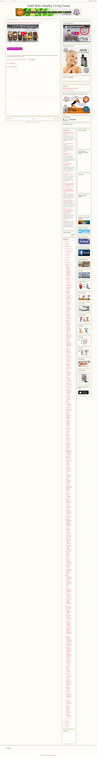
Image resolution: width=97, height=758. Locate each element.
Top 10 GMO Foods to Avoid (68, 507)
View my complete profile (68, 90)
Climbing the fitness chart (68, 221)
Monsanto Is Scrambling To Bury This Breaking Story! (68, 184)
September (68, 251)
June (67, 257)
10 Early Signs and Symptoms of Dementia (68, 284)
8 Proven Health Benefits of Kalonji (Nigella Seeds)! (68, 416)
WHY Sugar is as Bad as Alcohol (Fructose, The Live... (68, 662)
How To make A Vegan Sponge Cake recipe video (68, 297)
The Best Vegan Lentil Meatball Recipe (68, 612)
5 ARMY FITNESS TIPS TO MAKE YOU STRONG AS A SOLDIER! (68, 639)
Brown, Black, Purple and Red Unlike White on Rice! (68, 337)
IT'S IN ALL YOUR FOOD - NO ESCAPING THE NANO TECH (68, 344)
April (67, 260)
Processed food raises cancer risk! (68, 356)
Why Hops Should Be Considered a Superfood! (68, 405)
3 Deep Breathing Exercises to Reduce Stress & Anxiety (68, 482)
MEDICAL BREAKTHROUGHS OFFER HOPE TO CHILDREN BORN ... (68, 523)
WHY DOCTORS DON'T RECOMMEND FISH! (68, 590)
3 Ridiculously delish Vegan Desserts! (68, 644)
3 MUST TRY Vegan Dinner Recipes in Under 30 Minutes (68, 323)
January (67, 718)
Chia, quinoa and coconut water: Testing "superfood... (68, 541)
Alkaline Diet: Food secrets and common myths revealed (68, 676)
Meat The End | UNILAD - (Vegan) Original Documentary (68, 601)
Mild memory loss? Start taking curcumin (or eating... (68, 683)
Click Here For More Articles (15, 48)
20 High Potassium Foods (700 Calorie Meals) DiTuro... (68, 309)
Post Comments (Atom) (35, 122)
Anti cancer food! (67, 691)
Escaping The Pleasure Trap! (68, 566)
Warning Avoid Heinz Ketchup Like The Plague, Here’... (68, 554)
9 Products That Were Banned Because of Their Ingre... (68, 330)
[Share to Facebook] (33, 59)
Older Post (56, 118)
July (67, 255)
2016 (66, 722)
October (67, 250)
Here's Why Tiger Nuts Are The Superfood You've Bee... (68, 398)
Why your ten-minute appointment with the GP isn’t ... (68, 702)
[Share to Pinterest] (34, 59)
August (67, 253)
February (68, 264)
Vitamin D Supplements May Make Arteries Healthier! (68, 656)
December (68, 246)
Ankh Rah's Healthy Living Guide (48, 5)
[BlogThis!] (30, 59)
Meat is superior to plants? (68, 435)
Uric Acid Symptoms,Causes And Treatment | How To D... (68, 373)
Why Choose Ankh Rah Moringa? (68, 360)
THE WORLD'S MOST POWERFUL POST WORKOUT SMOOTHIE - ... (68, 631)
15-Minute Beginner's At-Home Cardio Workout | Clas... (68, 446)
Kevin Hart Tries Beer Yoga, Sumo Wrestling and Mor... (68, 392)
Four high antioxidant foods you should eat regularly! (68, 624)
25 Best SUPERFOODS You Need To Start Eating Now (68, 366)
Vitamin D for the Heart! (68, 517)
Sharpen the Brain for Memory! (68, 279)
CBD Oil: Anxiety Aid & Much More (67, 154)
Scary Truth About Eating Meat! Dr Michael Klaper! (68, 571)
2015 (66, 724)
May (67, 259)
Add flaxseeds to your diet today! (68, 410)
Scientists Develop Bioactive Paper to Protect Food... (67, 423)
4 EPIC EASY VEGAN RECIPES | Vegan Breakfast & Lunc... (68, 273)
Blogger (55, 755)
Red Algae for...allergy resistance (68, 607)
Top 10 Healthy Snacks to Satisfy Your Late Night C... (68, 696)
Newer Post (10, 118)
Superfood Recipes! (67, 712)
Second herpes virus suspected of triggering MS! (69, 201)
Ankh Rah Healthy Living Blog (71, 88)
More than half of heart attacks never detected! (68, 463)
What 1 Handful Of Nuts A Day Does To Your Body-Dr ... (68, 469)
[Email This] (29, 59)
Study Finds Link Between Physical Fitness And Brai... (68, 351)
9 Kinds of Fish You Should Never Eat (68, 536)
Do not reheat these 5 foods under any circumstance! (67, 164)
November (68, 248)
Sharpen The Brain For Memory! (68, 457)
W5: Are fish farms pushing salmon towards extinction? (68, 669)
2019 (66, 243)
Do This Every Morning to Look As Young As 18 (68, 595)
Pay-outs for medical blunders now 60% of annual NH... (68, 561)
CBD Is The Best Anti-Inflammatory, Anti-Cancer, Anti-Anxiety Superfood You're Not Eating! (68, 210)
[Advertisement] (33, 106)
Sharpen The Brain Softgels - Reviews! (68, 267)
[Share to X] (32, 59)
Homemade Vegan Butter (67, 292)
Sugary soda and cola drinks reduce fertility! (68, 430)
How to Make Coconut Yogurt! (68, 288)
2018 (66, 244)
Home (33, 118)
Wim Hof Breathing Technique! (68, 715)
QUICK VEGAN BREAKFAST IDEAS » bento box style (68, 489)
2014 (66, 726)
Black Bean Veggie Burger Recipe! (67, 708)
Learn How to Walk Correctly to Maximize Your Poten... (68, 502)
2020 (66, 241)
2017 (66, 720)
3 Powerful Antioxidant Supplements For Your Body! (68, 512)
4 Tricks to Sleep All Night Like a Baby (68, 476)
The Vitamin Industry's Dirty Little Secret (68, 303)
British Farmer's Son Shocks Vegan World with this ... (68, 577)
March (67, 262)
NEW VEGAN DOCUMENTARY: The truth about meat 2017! (68, 452)
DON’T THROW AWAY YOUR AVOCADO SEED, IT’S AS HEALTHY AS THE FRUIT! (68, 190)
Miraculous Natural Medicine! (67, 688)
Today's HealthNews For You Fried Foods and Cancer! (68, 379)
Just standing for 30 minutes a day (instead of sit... (68, 617)
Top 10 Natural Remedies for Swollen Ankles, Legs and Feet (68, 133)
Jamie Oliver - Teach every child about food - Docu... (68, 583)
